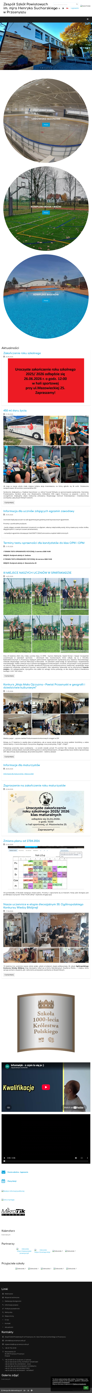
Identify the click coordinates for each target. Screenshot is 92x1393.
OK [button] (86, 1388)
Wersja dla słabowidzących (12, 1390)
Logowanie (75, 8)
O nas (7, 1320)
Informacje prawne (11, 1305)
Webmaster (9, 1294)
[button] (63, 8)
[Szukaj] (77, 4)
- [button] (29, 1390)
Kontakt (8, 1323)
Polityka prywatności (12, 1309)
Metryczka (8, 1312)
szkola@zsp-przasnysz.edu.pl (15, 1340)
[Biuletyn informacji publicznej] (46, 1191)
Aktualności (9, 1327)
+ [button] (56, 8)
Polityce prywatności (79, 1384)
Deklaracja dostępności (13, 1301)
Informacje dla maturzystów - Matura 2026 (18, 774)
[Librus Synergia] (46, 1200)
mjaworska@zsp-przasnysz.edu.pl (17, 1344)
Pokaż (46, 125)
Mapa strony (9, 1316)
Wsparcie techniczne (12, 1297)
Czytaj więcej (9, 502)
